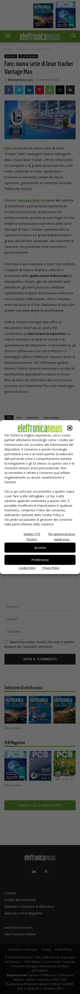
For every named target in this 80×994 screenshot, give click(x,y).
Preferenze (40, 560)
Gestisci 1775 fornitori (32, 536)
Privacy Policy (50, 568)
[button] (70, 428)
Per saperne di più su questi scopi (61, 536)
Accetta (40, 547)
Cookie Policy (27, 568)
